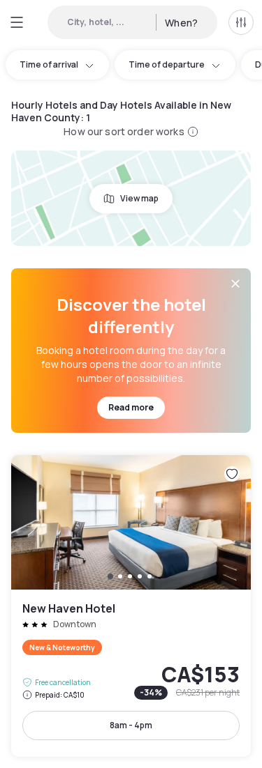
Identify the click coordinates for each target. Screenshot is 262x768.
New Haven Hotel (131, 606)
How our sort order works (124, 131)
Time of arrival (49, 64)
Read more (131, 407)
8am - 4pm (131, 725)
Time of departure (167, 64)
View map (139, 198)
